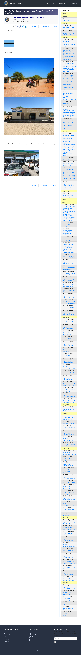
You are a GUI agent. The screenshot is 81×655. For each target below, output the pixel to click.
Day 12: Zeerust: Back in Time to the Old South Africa (69, 568)
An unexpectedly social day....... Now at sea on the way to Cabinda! (68, 116)
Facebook (35, 640)
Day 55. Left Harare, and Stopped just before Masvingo (69, 493)
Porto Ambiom (66, 141)
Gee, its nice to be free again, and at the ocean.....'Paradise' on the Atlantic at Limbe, (69, 58)
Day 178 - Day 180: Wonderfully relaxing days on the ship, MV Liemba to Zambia (69, 210)
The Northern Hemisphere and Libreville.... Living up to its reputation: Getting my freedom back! (69, 76)
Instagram (35, 634)
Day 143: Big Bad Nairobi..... (67, 339)
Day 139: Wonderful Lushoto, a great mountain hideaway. (69, 356)
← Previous (34, 26)
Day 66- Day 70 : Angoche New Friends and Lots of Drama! (69, 453)
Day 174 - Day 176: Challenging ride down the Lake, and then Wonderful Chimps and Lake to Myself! (69, 216)
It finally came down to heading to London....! (68, 34)
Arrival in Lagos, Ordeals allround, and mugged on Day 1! (69, 42)
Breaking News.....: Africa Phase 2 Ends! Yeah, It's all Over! (69, 28)
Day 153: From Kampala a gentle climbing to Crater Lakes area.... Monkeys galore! (69, 308)
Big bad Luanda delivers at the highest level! (69, 136)
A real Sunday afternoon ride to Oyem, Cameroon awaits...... (69, 70)
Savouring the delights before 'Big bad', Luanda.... (68, 139)
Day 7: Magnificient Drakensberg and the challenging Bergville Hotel (69, 593)
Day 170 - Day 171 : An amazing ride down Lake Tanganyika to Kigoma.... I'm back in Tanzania (69, 225)
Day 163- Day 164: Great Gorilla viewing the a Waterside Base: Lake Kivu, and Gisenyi (69, 262)
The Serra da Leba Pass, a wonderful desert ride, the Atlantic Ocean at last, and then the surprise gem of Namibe (69, 148)
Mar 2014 (66, 37)
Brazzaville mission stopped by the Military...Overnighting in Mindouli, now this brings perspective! (69, 95)
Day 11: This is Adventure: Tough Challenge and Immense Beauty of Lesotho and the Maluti (69, 573)
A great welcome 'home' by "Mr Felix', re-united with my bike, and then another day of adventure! (69, 85)
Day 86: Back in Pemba (68, 423)
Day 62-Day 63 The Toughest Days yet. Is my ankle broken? (69, 472)
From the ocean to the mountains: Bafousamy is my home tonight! (69, 55)
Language (46, 650)
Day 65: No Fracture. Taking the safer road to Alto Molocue (69, 459)
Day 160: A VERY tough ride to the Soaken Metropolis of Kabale (68, 279)
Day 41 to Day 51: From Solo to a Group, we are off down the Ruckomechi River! (69, 510)
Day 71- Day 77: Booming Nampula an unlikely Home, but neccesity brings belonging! (69, 445)
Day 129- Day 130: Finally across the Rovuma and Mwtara (69, 384)
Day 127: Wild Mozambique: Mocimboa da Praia (69, 396)
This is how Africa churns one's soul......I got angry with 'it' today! (69, 52)
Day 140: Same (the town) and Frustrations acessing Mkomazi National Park (69, 350)
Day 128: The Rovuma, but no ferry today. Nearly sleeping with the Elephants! (69, 390)
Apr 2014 (66, 23)
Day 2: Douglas (66, 604)
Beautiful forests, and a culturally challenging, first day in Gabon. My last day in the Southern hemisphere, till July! (69, 79)
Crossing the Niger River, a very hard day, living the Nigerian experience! (69, 45)
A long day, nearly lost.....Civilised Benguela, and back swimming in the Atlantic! (69, 143)
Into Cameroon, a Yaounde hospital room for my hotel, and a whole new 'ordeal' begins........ (69, 67)
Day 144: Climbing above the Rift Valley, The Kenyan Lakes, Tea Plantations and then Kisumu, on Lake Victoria (69, 333)
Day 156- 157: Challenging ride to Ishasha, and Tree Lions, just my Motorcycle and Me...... (69, 291)
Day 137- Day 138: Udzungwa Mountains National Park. (68, 362)
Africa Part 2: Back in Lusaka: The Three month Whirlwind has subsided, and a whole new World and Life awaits (69, 188)
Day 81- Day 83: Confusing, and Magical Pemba (68, 434)
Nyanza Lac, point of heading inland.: (68, 234)
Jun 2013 (66, 448)
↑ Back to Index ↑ (45, 26)
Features (6, 639)
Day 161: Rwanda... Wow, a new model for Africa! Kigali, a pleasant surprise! (69, 274)
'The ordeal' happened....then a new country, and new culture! (69, 110)
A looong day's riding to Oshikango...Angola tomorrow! (69, 164)
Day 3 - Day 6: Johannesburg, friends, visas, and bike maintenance (68, 599)
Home (48, 3)
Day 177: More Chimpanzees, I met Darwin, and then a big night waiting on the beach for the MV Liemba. (69, 213)
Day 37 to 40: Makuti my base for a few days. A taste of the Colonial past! (69, 522)
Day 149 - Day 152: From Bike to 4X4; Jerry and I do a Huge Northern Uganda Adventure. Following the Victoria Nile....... (69, 313)
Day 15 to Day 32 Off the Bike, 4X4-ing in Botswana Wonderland (69, 551)
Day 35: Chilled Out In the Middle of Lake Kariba (69, 534)
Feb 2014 (66, 131)
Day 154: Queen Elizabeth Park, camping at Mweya (69, 302)
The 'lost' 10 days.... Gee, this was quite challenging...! (69, 179)
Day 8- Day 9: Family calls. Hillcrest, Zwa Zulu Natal (69, 588)
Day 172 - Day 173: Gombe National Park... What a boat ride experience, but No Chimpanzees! (68, 219)
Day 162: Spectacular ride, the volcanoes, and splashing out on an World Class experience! (69, 268)
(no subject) (66, 469)
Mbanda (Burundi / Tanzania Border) (67, 231)
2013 (64, 199)
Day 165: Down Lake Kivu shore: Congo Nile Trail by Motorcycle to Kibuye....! (69, 257)
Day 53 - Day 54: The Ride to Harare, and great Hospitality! (69, 499)
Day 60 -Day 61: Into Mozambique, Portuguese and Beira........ (69, 477)
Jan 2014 (66, 191)
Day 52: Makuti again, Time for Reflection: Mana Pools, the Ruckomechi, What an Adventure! (69, 504)
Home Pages (7, 634)
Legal (40, 650)
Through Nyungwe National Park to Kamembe (67, 248)
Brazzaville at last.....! (68, 93)
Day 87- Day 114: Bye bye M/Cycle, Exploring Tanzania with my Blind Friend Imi (69, 418)
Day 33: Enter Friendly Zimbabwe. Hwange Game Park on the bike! (69, 545)
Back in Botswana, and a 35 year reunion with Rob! (69, 176)
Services (6, 641)
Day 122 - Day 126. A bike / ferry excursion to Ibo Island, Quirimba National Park (69, 401)
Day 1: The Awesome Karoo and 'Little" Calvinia (69, 609)
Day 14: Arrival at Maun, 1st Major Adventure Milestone (68, 556)
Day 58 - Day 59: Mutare (69, 482)
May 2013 (66, 517)
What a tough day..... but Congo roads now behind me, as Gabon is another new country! (69, 82)
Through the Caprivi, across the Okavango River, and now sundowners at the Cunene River (68, 170)
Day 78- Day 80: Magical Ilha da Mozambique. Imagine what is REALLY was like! (69, 439)
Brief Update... (66, 159)
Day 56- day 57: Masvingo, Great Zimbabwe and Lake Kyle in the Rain (69, 487)
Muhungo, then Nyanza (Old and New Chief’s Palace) (68, 245)
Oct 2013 (66, 202)
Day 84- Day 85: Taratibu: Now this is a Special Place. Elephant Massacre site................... (69, 428)
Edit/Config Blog (63, 3)
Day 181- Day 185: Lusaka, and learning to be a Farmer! (69, 207)
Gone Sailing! (66, 20)
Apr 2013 (66, 583)
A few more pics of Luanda (67, 127)
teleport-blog (15, 3)
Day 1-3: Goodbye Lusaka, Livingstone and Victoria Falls (68, 184)
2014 (64, 13)
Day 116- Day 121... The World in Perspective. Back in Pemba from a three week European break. (68, 410)
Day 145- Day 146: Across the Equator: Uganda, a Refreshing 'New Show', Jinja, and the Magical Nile (69, 328)
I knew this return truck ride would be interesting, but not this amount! (69, 88)
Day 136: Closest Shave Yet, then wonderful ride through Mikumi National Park (69, 367)
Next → (55, 26)
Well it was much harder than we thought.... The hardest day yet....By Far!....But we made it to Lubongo (69, 154)
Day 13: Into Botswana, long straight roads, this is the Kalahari (69, 562)
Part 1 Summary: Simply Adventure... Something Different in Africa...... (68, 196)
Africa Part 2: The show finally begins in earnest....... (68, 173)
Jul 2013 (66, 413)
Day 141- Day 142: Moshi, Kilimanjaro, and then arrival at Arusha (69, 345)
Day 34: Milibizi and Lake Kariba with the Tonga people (69, 539)
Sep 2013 (66, 317)
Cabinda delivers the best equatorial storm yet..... (69, 113)
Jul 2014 (66, 16)
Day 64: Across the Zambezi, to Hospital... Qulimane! (68, 465)
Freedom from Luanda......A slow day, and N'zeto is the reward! (69, 124)
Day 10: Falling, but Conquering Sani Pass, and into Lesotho (68, 579)
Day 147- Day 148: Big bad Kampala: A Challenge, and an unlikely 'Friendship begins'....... (69, 322)
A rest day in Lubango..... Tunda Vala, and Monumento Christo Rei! (69, 151)
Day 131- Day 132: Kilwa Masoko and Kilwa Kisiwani (68, 378)
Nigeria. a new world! (68, 50)
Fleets (54, 3)
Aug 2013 (66, 405)
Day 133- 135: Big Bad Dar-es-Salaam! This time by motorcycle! (69, 373)
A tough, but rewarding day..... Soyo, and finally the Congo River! (69, 121)
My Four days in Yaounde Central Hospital (69, 64)
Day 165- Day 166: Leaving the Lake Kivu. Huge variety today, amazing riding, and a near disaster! (69, 251)
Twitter (34, 637)
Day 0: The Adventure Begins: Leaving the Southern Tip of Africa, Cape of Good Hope (68, 614)
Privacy (34, 650)
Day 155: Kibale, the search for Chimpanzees (69, 296)
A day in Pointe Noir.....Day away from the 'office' (69, 104)
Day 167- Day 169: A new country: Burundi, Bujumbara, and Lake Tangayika (69, 239)
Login (73, 3)
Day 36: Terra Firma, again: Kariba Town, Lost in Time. (69, 528)
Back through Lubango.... (69, 146)
